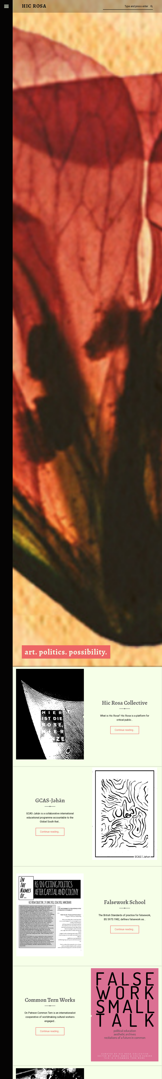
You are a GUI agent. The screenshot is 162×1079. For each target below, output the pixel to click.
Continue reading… (127, 728)
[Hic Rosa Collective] (50, 668)
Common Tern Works (50, 1000)
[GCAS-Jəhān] (124, 768)
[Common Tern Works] (124, 967)
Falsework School (124, 902)
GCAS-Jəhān (50, 800)
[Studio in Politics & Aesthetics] (50, 1067)
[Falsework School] (50, 868)
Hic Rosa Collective (124, 703)
